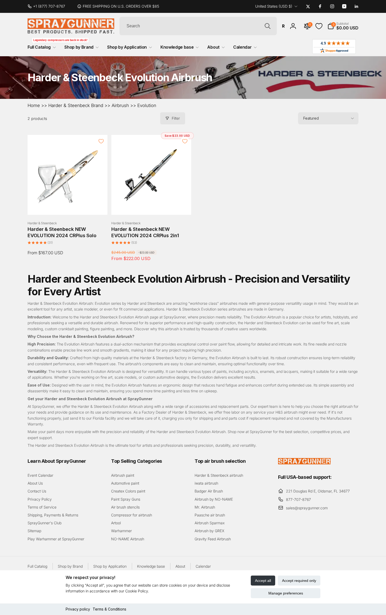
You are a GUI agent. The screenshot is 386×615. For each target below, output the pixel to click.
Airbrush (120, 105)
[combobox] (198, 26)
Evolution (146, 105)
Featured (311, 118)
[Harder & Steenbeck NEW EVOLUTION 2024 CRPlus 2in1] (151, 205)
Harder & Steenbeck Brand (75, 105)
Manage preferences (285, 593)
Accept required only (299, 580)
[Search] (267, 26)
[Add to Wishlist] (101, 141)
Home (34, 105)
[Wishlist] (319, 26)
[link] (48, 6)
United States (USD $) (273, 6)
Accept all (263, 580)
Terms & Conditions (109, 609)
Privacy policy (78, 609)
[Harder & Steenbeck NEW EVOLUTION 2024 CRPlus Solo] (68, 205)
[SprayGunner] (304, 462)
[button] (342, 26)
